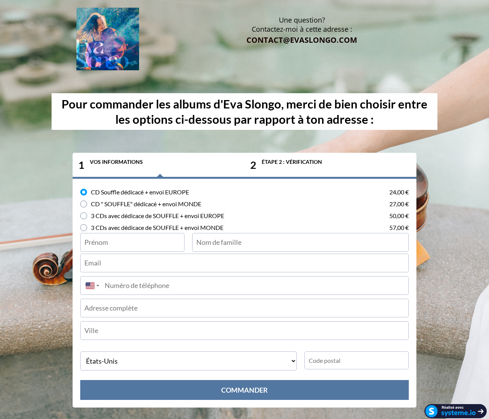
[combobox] (90, 285)
